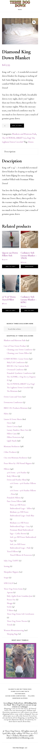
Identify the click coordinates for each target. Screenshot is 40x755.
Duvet (9, 423)
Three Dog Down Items (13, 589)
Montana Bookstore (12, 446)
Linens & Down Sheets (13, 419)
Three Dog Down (20, 3)
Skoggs (10, 603)
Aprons (10, 592)
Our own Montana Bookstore (15, 458)
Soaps (6, 577)
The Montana (12, 391)
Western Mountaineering (14, 630)
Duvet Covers (12, 426)
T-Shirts (10, 610)
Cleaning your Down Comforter (20, 349)
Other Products (10, 452)
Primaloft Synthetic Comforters (19, 373)
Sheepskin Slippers (11, 572)
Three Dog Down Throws (17, 621)
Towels (9, 625)
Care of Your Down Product (15, 346)
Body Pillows (12, 476)
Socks (9, 607)
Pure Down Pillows (14, 501)
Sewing (7, 566)
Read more (29, 266)
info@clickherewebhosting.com (20, 737)
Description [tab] (9, 151)
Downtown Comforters (13, 402)
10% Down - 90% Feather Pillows (23, 483)
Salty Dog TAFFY (11, 560)
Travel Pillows (12, 551)
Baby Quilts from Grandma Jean (19, 596)
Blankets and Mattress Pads (24, 134)
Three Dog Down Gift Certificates (20, 614)
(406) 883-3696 (8, 733)
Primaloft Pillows (14, 497)
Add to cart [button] (10, 266)
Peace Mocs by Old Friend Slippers (18, 463)
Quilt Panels (12, 441)
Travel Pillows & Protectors (21, 555)
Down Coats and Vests (13, 397)
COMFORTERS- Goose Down (16, 359)
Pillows (7, 469)
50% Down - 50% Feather (17, 472)
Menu (20, 9)
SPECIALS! (8, 583)
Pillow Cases (12, 433)
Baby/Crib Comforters (16, 362)
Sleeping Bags (12, 634)
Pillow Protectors (14, 437)
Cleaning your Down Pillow (18, 353)
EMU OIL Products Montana (15, 408)
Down (30, 142)
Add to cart (17, 125)
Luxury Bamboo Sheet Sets (17, 430)
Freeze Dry (11, 599)
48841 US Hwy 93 (25, 733)
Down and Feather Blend (17, 480)
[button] (34, 22)
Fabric (6, 413)
